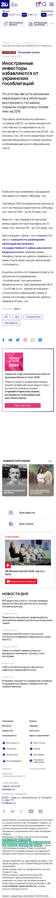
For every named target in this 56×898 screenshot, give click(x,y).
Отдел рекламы (37, 768)
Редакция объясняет (39, 761)
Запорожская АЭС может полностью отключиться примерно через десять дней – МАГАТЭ (27, 636)
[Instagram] (40, 811)
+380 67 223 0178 (11, 786)
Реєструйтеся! (22, 405)
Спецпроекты (9, 735)
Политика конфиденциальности (13, 774)
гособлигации (33, 317)
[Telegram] (10, 340)
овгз (17, 317)
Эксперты (11, 749)
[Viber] (25, 340)
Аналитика (12, 754)
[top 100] (14, 4)
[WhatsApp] (33, 340)
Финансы (6, 725)
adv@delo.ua (8, 789)
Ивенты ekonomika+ (39, 735)
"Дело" (17, 308)
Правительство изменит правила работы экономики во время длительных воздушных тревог (27, 620)
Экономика (7, 721)
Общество (7, 730)
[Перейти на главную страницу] (4, 4)
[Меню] (51, 4)
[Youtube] (31, 811)
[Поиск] (44, 4)
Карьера (33, 725)
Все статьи (26, 523)
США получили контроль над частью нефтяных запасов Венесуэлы (22, 668)
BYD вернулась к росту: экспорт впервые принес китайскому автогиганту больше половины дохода (25, 603)
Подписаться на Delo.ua (23, 581)
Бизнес (33, 721)
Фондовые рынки (29, 52)
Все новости (27, 512)
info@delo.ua (9, 803)
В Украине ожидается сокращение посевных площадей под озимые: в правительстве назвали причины (27, 683)
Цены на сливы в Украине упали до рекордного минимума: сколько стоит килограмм (23, 653)
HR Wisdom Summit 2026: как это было (25, 573)
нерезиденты (11, 323)
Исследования (14, 761)
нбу (6, 317)
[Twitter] (18, 340)
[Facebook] (3, 340)
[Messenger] (40, 340)
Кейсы (37, 749)
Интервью (39, 754)
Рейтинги (34, 730)
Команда (6, 768)
